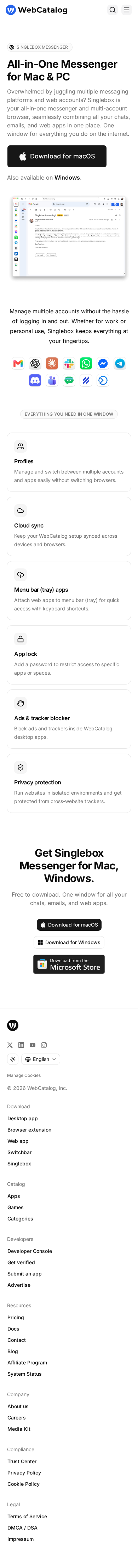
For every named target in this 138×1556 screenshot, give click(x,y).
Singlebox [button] (19, 1163)
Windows (67, 177)
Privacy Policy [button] (24, 1473)
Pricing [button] (15, 1317)
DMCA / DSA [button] (22, 1528)
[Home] (36, 10)
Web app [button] (18, 1141)
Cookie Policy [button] (23, 1484)
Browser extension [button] (29, 1130)
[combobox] (40, 1059)
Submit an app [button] (24, 1274)
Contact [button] (16, 1340)
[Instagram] (44, 1045)
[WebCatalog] (12, 1025)
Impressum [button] (20, 1539)
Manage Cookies (24, 1075)
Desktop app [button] (22, 1118)
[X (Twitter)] (10, 1045)
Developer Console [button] (29, 1251)
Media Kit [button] (18, 1429)
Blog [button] (12, 1351)
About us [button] (18, 1406)
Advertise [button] (18, 1285)
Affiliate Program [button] (27, 1362)
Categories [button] (20, 1219)
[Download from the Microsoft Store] (69, 964)
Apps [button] (13, 1196)
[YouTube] (32, 1045)
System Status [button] (24, 1374)
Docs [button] (13, 1329)
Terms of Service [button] (27, 1516)
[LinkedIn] (21, 1045)
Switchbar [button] (19, 1152)
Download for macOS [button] (62, 156)
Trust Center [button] (21, 1461)
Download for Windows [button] (72, 942)
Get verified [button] (21, 1262)
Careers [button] (16, 1418)
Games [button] (15, 1207)
